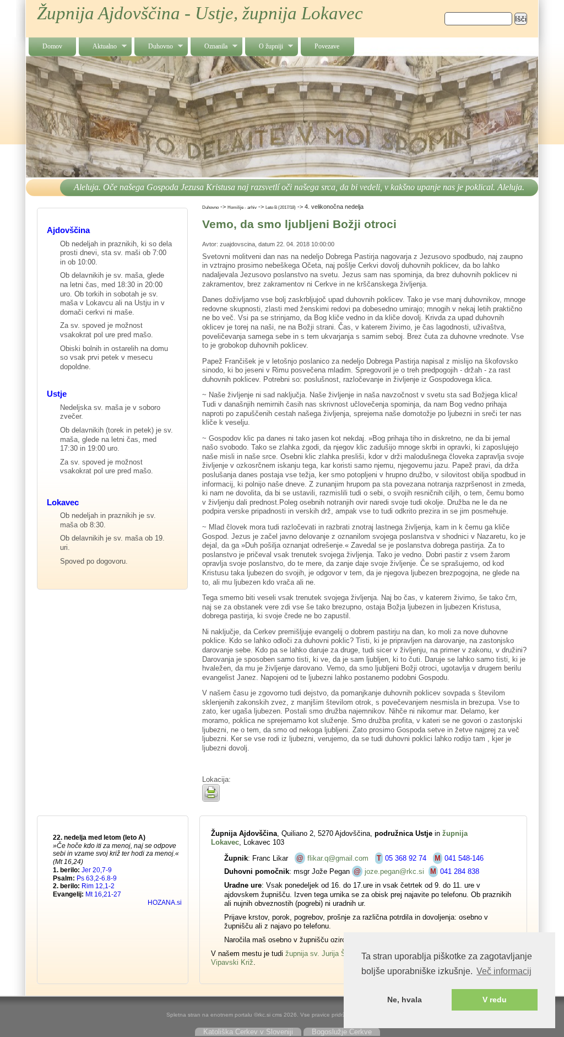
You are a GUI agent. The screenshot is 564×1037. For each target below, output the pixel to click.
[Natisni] (211, 799)
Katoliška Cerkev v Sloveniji (248, 1032)
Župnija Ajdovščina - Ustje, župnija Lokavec (200, 13)
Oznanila (209, 46)
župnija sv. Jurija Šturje (322, 953)
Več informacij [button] (504, 971)
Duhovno (153, 46)
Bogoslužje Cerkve (342, 1032)
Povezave (326, 46)
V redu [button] (494, 999)
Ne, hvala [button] (404, 999)
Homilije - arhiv (242, 207)
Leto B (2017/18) (280, 207)
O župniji (264, 46)
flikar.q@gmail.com (337, 858)
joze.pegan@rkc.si (394, 871)
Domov (52, 46)
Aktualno (98, 46)
